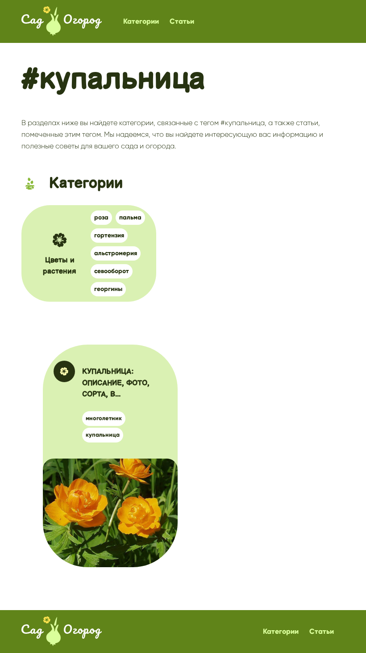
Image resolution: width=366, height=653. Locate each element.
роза (101, 217)
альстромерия (115, 253)
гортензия (109, 235)
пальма (130, 217)
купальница (103, 434)
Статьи (182, 21)
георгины (108, 289)
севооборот (111, 271)
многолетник (104, 418)
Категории (141, 21)
